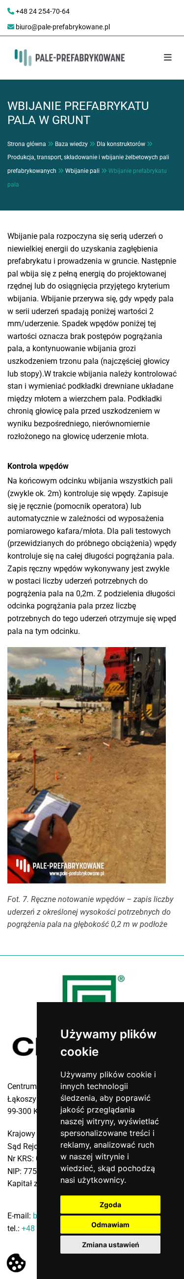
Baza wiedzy (71, 144)
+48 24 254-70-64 (43, 11)
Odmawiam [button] (110, 1224)
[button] (162, 58)
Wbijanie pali (82, 171)
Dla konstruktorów (121, 144)
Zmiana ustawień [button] (110, 1244)
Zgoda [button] (110, 1204)
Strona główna (26, 144)
